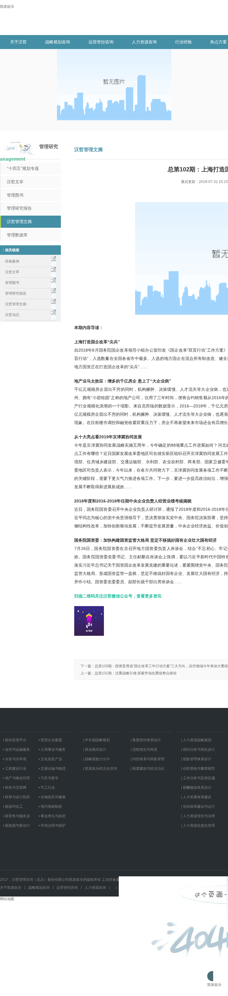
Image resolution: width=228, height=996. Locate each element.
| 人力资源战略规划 (196, 740)
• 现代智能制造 (50, 806)
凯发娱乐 (7, 6)
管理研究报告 (19, 208)
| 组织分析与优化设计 (198, 749)
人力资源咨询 (144, 41)
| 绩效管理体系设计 (196, 759)
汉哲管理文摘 (19, 221)
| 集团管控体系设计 (146, 740)
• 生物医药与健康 (52, 797)
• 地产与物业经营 (16, 778)
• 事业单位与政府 (52, 816)
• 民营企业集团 (50, 740)
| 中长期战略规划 (96, 740)
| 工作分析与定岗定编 (198, 778)
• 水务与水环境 (14, 759)
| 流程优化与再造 (144, 749)
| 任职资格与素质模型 (198, 768)
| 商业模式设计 (94, 749)
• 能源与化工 (13, 806)
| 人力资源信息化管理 (198, 825)
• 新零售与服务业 (16, 816)
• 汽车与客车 (48, 778)
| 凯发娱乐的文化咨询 (100, 768)
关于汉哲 (18, 41)
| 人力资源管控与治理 (198, 816)
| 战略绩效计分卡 (96, 759)
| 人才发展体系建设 (196, 797)
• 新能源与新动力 (16, 825)
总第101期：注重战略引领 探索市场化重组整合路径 (136, 673)
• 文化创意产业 (50, 759)
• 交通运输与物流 (52, 768)
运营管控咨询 (100, 41)
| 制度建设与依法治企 (147, 768)
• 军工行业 (47, 787)
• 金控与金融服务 (16, 749)
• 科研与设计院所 (16, 797)
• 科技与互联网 (14, 787)
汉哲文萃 (15, 181)
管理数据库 (17, 235)
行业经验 (183, 41)
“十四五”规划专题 (23, 168)
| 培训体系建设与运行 (198, 806)
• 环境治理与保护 (52, 825)
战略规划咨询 (57, 41)
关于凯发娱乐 (10, 888)
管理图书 (15, 195)
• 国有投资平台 (14, 740)
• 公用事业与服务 (52, 749)
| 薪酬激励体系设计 (196, 787)
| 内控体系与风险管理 (147, 759)
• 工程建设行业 (14, 768)
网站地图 (7, 899)
